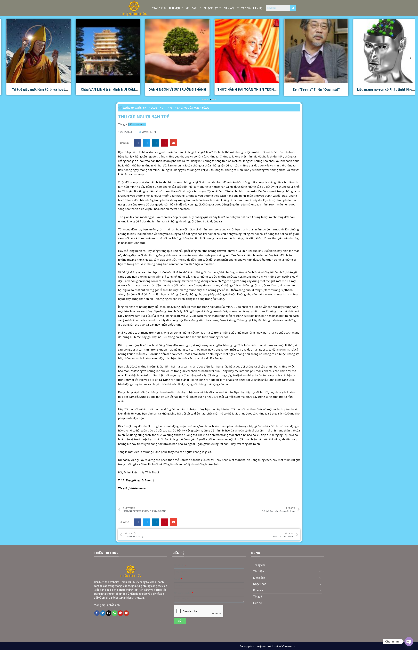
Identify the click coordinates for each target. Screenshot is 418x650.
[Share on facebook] (137, 143)
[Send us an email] (108, 613)
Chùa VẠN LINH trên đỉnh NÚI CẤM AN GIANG (103, 91)
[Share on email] (173, 142)
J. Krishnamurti (137, 124)
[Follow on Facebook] (97, 613)
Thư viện (174, 8)
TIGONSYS (290, 646)
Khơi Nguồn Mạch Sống (193, 108)
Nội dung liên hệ (183, 593)
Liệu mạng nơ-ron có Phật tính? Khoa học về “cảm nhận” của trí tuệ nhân (380, 91)
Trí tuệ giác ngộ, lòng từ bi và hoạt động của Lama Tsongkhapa (33, 91)
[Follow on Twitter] (102, 613)
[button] (202, 99)
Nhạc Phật (211, 8)
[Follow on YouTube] (126, 613)
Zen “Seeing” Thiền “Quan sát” (311, 89)
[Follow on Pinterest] (120, 613)
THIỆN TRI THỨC (264, 646)
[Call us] (114, 613)
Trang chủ (159, 8)
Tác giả (246, 8)
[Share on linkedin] (155, 143)
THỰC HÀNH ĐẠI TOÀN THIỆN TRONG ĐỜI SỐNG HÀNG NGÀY (242, 91)
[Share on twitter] (146, 143)
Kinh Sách (192, 8)
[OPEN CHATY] (408, 641)
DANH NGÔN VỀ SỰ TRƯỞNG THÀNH (172, 89)
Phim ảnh (229, 8)
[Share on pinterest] (164, 143)
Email (177, 579)
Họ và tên (179, 565)
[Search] (293, 8)
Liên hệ (257, 8)
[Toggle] (320, 571)
